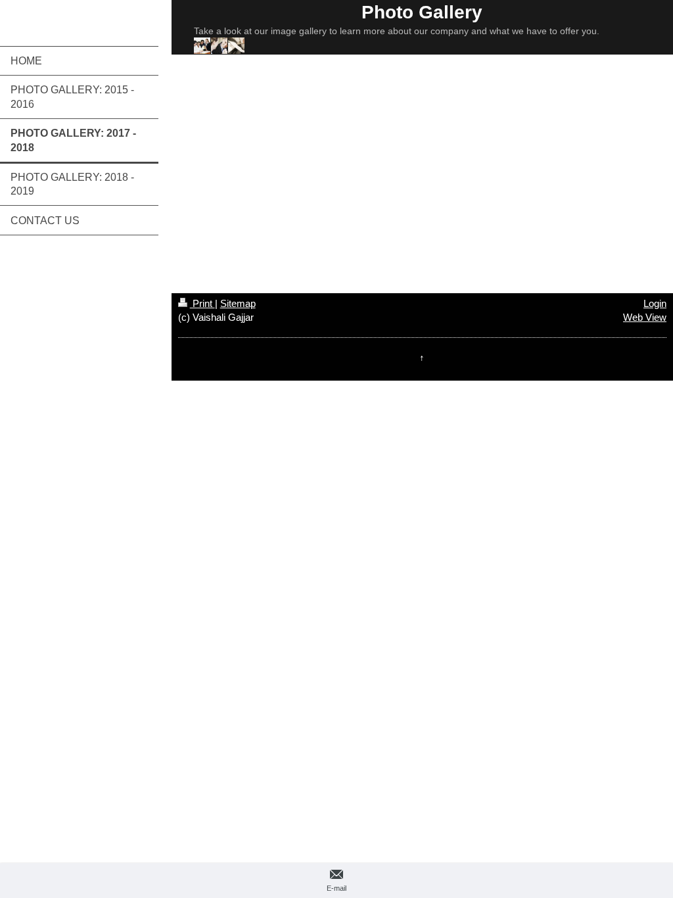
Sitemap (238, 303)
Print (202, 303)
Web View (644, 317)
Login (654, 303)
